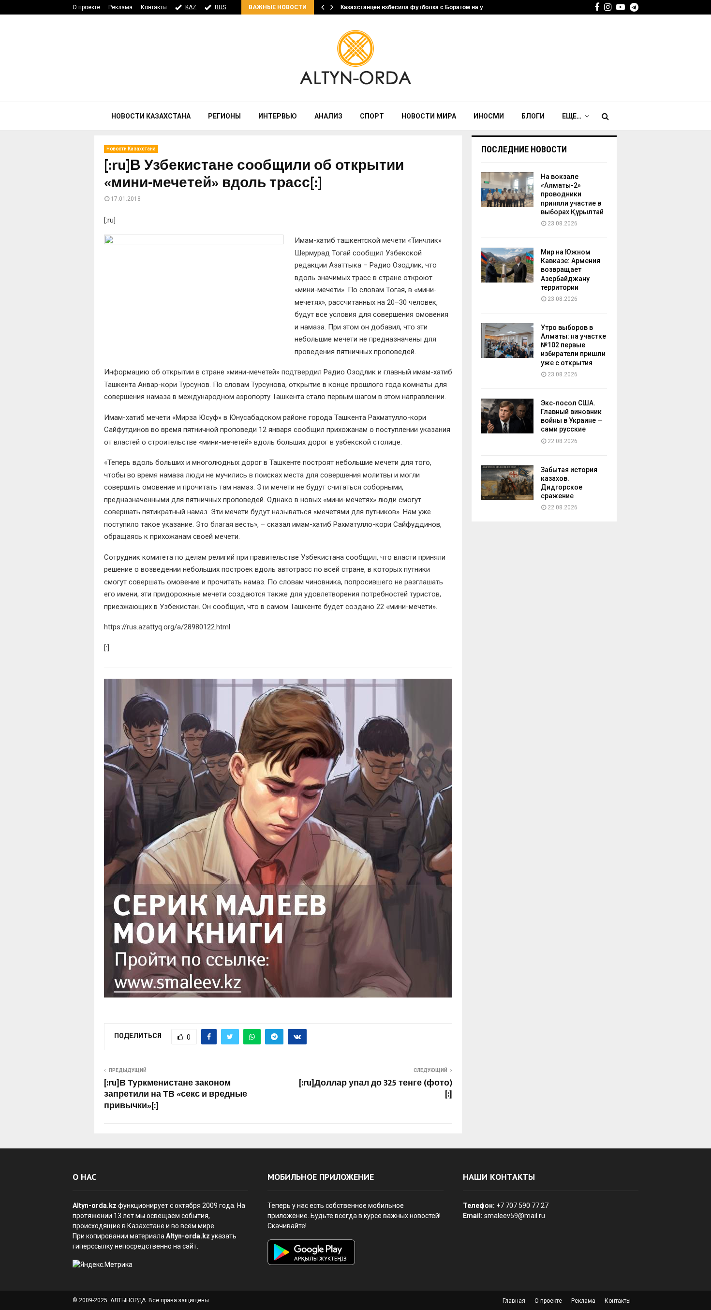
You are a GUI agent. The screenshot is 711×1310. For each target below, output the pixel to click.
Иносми (489, 116)
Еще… (571, 116)
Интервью (277, 116)
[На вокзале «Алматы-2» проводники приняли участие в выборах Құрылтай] (507, 189)
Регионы (224, 116)
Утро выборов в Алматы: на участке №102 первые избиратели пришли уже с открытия (573, 345)
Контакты (154, 7)
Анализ (328, 116)
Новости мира (428, 116)
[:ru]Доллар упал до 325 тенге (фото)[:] (375, 1089)
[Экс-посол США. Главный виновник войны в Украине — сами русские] (507, 416)
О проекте (86, 7)
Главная (514, 1300)
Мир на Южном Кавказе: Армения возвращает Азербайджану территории (570, 269)
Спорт (372, 116)
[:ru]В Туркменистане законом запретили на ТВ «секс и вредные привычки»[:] (175, 1095)
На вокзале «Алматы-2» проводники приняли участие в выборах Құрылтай (572, 194)
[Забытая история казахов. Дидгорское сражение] (507, 482)
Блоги (533, 116)
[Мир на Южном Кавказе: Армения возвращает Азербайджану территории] (507, 265)
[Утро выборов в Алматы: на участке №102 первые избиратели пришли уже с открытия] (507, 340)
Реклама (120, 7)
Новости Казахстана (151, 116)
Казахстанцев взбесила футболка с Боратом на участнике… (427, 7)
